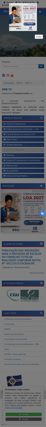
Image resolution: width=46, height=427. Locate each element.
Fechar (38, 37)
